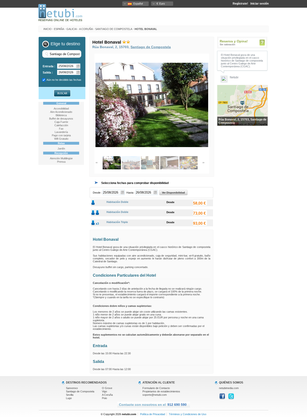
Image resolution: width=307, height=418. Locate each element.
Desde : (97, 192)
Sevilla (69, 394)
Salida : (48, 72)
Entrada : (49, 66)
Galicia (71, 29)
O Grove (107, 388)
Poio (104, 398)
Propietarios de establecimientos (161, 391)
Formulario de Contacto (156, 388)
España (59, 29)
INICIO (47, 29)
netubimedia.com (229, 388)
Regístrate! (240, 3)
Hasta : (130, 192)
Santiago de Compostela (113, 29)
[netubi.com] (60, 20)
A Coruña (86, 29)
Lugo (69, 398)
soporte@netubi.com (154, 394)
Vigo (104, 391)
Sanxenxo (72, 388)
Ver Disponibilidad (173, 192)
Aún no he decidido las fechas (64, 79)
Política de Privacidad (152, 414)
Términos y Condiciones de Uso (187, 414)
